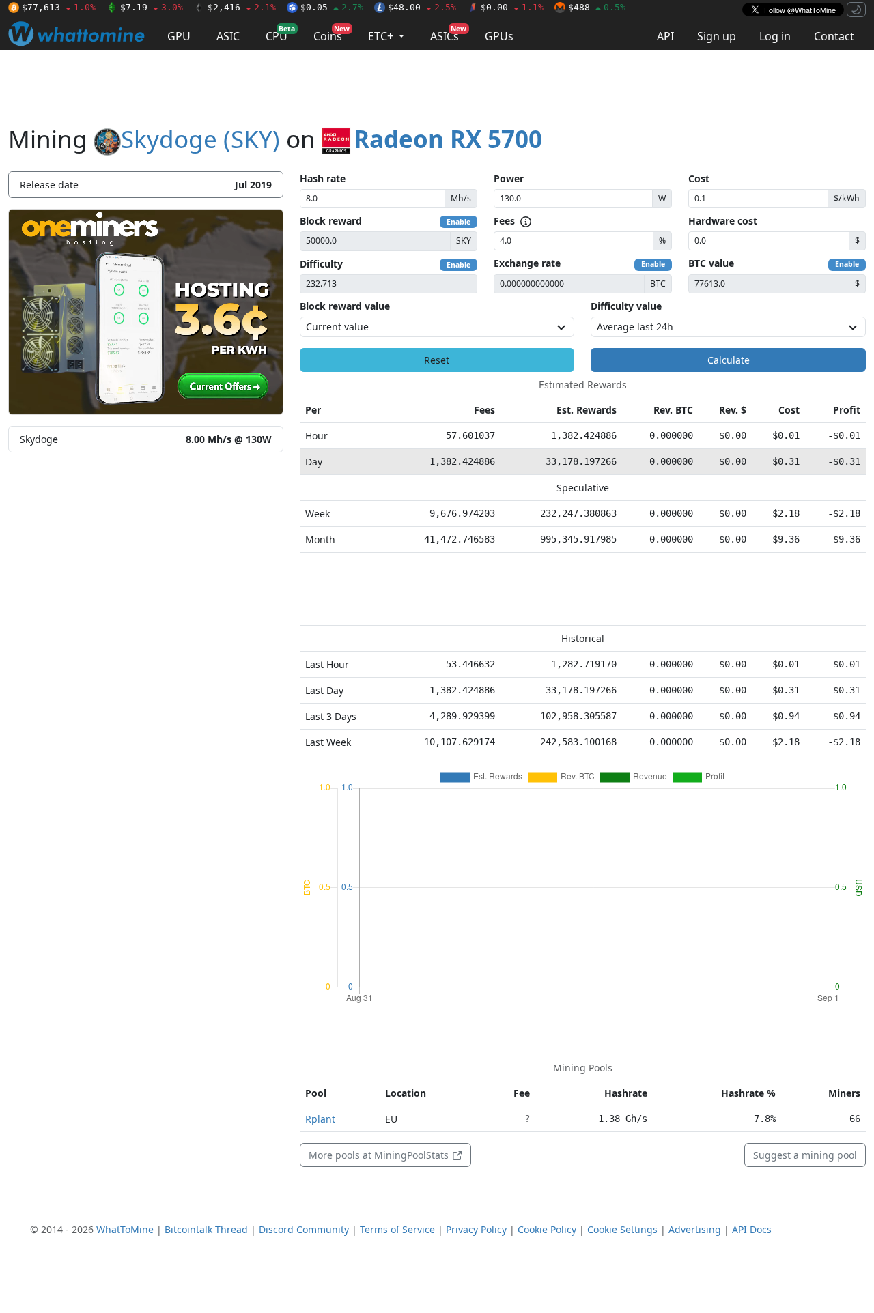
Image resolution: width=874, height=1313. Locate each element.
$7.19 (151, 7)
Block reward (331, 220)
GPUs (499, 36)
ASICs (448, 34)
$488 (596, 7)
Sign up (716, 36)
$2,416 (242, 7)
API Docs (752, 1229)
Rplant (320, 1118)
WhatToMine (125, 1229)
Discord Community (304, 1229)
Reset (436, 360)
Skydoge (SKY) (200, 139)
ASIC (228, 36)
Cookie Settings (622, 1229)
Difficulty (321, 263)
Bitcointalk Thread (206, 1229)
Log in (775, 36)
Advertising (694, 1229)
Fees (504, 220)
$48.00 (422, 7)
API (665, 36)
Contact (834, 36)
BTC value (711, 263)
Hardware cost (722, 220)
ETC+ (382, 36)
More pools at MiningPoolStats (380, 1155)
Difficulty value (626, 306)
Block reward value (345, 306)
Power (509, 178)
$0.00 (512, 7)
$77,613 (59, 7)
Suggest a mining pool (805, 1155)
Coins (331, 34)
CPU (280, 34)
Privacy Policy (476, 1229)
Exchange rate (527, 263)
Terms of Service (397, 1229)
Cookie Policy (547, 1229)
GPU (179, 36)
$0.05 (331, 7)
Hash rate (323, 178)
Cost (698, 178)
